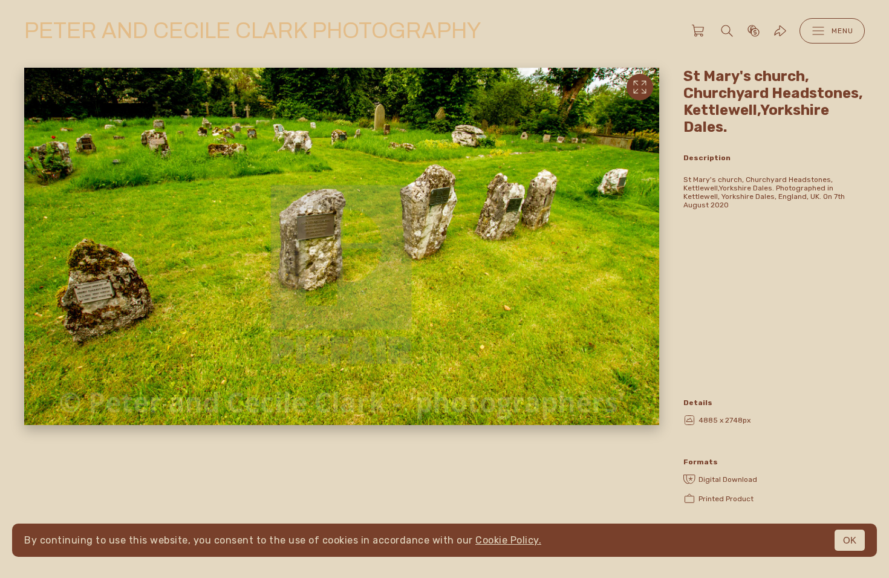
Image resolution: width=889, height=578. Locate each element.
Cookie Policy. (508, 540)
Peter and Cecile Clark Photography (252, 31)
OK (849, 540)
